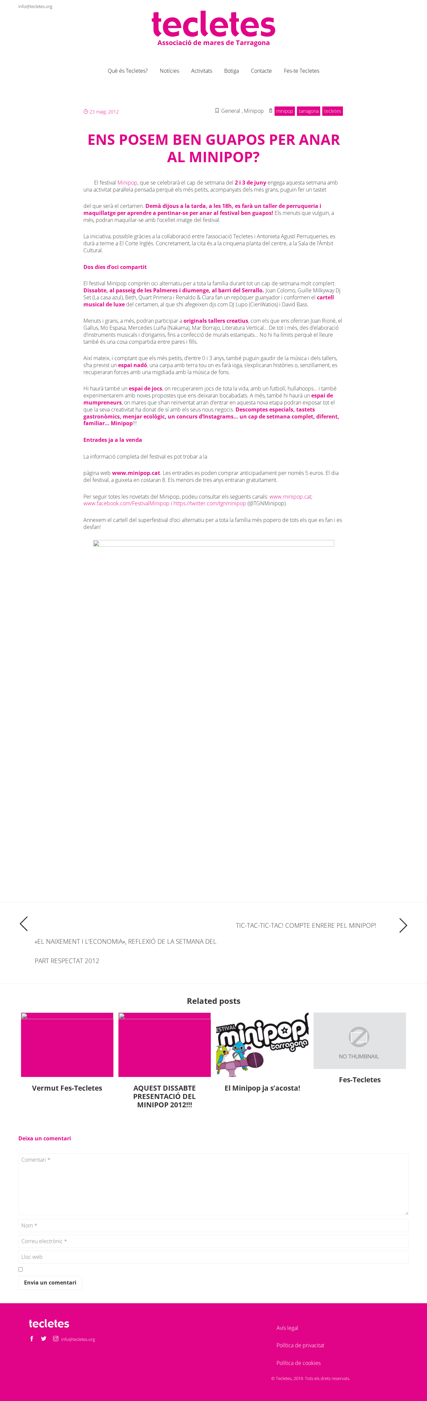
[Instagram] (403, 6)
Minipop (127, 182)
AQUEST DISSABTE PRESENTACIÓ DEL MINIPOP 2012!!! (164, 1096)
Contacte (261, 70)
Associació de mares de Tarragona (213, 42)
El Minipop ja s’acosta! (262, 1088)
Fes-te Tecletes (301, 70)
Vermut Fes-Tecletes (67, 1088)
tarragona (309, 111)
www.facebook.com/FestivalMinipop (126, 503)
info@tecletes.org (35, 6)
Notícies (169, 70)
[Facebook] (379, 6)
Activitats (201, 70)
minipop (284, 111)
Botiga (231, 70)
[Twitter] (391, 6)
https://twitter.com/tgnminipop (210, 503)
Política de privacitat (300, 1345)
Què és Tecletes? (128, 70)
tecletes (332, 111)
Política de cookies (299, 1363)
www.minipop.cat (136, 473)
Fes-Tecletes (360, 1079)
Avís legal (287, 1328)
